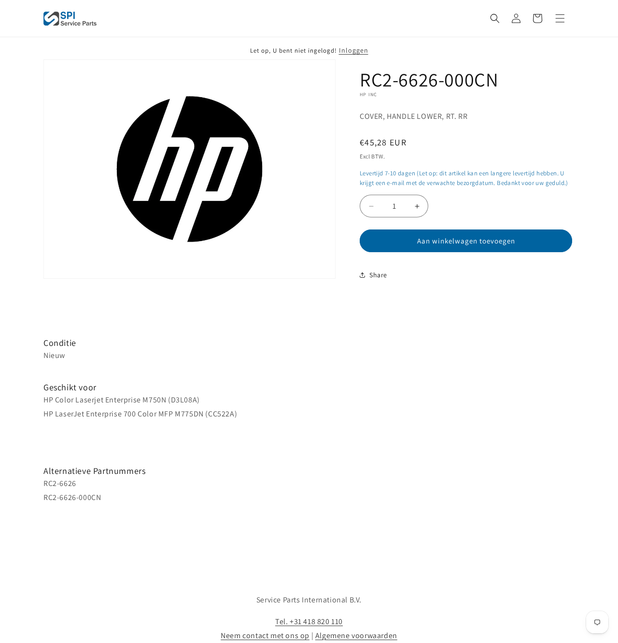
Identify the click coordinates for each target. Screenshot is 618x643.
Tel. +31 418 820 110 (309, 621)
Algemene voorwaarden (356, 635)
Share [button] (378, 275)
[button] (495, 18)
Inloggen (353, 50)
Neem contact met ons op (265, 635)
